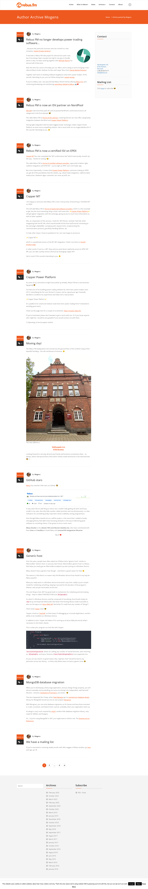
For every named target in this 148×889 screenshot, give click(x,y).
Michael (29, 111)
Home (71, 4)
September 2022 (55, 806)
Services (102, 4)
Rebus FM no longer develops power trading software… (54, 41)
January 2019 (53, 816)
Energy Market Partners (78, 70)
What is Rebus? (82, 4)
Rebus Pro (79, 82)
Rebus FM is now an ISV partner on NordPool (54, 105)
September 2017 (55, 832)
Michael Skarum (64, 61)
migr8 (53, 711)
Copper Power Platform (59, 120)
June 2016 (52, 856)
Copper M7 (30, 156)
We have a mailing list (40, 742)
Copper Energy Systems (42, 51)
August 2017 (53, 836)
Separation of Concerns (48, 693)
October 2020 (54, 809)
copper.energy (69, 77)
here (89, 747)
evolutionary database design (78, 697)
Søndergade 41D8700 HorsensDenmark (102, 67)
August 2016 (53, 852)
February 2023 (54, 803)
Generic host (34, 556)
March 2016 (53, 862)
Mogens (51, 17)
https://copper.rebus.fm (72, 311)
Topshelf (42, 613)
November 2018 (54, 819)
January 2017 (53, 842)
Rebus (28, 485)
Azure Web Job (47, 604)
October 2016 (54, 846)
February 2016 (54, 866)
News (93, 4)
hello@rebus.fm (102, 73)
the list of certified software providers (55, 163)
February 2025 (54, 793)
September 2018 (55, 826)
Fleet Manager (58, 697)
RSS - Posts (82, 793)
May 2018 (52, 829)
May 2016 (52, 859)
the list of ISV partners (50, 118)
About (120, 4)
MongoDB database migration (45, 682)
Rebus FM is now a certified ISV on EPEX (51, 151)
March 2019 (53, 813)
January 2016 (53, 869)
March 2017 (53, 839)
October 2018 (54, 822)
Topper (37, 609)
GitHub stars (34, 480)
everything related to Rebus (64, 84)
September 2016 (55, 849)
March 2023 (53, 799)
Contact (112, 4)
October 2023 (54, 796)
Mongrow (67, 700)
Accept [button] (131, 884)
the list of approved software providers (58, 209)
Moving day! (33, 343)
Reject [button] (139, 884)
